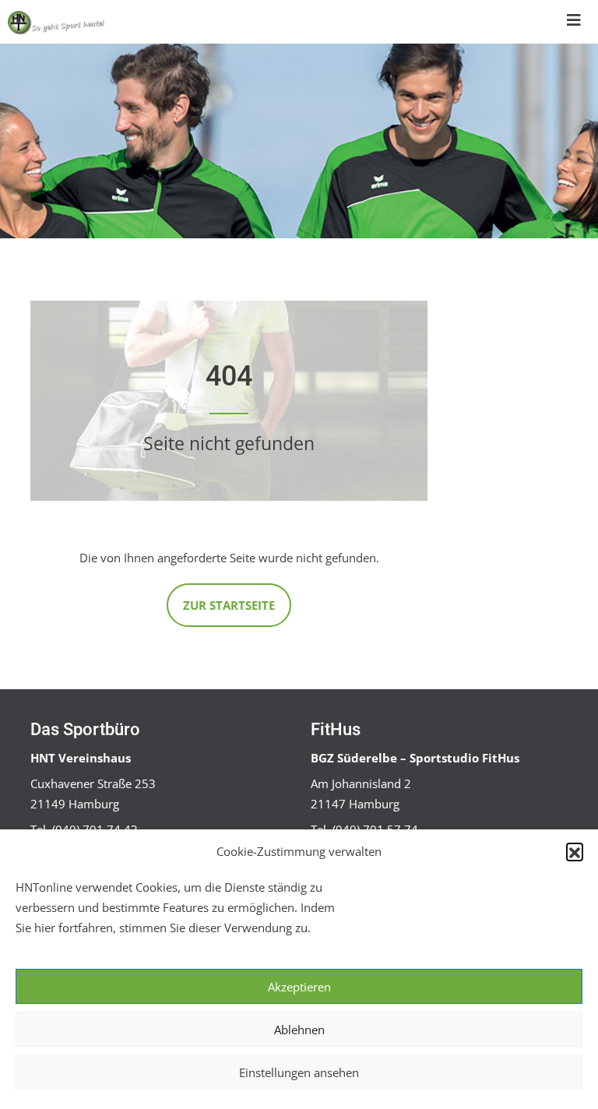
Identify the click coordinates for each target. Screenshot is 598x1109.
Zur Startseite (229, 605)
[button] (574, 851)
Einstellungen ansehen (299, 1072)
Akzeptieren (299, 987)
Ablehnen (299, 1029)
